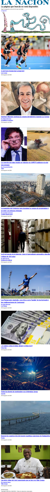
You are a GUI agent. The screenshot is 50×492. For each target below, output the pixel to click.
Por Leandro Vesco (6, 482)
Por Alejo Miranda (5, 304)
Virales (3, 438)
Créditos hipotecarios (7, 214)
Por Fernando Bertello (6, 167)
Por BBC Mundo (5, 258)
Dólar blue (4, 348)
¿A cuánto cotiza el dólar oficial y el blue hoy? (17, 346)
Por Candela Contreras (7, 213)
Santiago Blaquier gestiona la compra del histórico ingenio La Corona (25, 117)
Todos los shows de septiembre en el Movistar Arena (19, 392)
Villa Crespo (4, 484)
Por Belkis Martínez (6, 119)
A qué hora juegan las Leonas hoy (12, 71)
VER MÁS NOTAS (4, 489)
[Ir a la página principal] (25, 4)
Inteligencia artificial (6, 260)
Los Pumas (4, 306)
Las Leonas (4, 73)
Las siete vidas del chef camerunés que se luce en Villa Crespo (23, 480)
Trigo (2, 168)
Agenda (3, 393)
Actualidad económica (7, 120)
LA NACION (4, 10)
